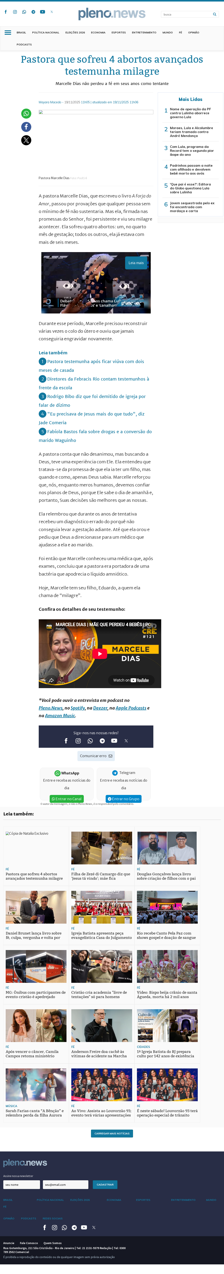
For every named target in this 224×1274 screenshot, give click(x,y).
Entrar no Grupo (125, 799)
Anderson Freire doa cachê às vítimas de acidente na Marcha (99, 1053)
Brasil (21, 32)
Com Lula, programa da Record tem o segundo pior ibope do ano (192, 151)
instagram (15, 12)
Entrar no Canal (68, 799)
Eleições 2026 (75, 32)
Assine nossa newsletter (18, 1176)
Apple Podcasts (131, 708)
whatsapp (24, 12)
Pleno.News (51, 708)
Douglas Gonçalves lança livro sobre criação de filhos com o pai (166, 876)
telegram (33, 12)
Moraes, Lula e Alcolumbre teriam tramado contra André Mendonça (191, 132)
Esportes (119, 32)
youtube (42, 12)
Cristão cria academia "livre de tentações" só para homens (99, 994)
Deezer (100, 708)
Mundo (168, 32)
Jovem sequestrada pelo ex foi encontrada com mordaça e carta (192, 207)
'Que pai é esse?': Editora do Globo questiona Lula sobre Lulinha (190, 188)
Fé (180, 32)
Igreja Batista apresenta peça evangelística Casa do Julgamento (101, 935)
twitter (51, 12)
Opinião (193, 32)
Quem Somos (53, 1243)
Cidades (143, 1047)
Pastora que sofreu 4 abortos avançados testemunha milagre (34, 876)
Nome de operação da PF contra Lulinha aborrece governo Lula (190, 113)
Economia (98, 32)
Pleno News (112, 14)
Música (11, 1106)
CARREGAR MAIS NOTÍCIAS (112, 1133)
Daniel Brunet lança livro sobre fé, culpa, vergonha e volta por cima (33, 937)
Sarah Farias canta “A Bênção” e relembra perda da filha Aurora (35, 1113)
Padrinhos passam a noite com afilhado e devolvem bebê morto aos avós (191, 169)
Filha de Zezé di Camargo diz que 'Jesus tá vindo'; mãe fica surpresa (100, 878)
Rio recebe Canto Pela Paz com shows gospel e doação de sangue (166, 935)
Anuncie (8, 1243)
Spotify (78, 708)
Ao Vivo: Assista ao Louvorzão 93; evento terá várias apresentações (101, 1113)
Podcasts (24, 44)
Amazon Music (60, 715)
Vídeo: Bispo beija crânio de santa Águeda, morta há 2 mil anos (167, 994)
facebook (5, 12)
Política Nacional (45, 32)
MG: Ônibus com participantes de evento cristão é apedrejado (36, 994)
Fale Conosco (29, 1243)
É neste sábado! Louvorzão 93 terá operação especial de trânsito (167, 1113)
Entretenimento (144, 32)
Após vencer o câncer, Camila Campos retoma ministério (32, 1053)
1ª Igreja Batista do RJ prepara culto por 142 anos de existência (165, 1053)
